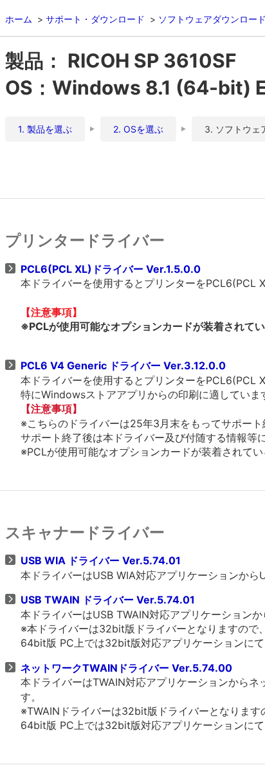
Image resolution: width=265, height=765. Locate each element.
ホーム (18, 19)
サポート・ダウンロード (95, 19)
